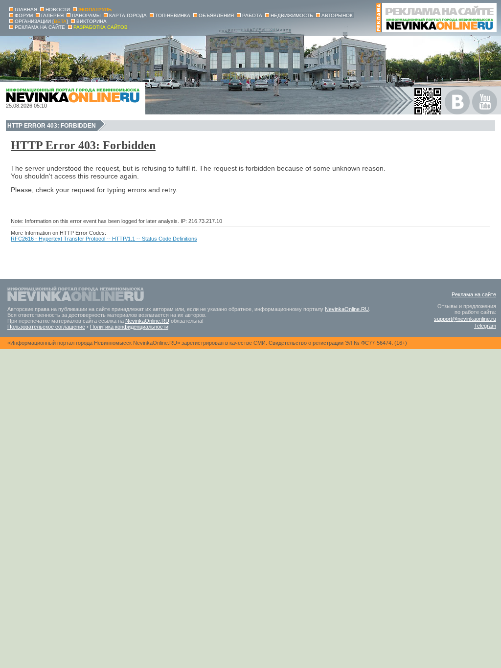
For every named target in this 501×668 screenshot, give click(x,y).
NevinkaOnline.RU (347, 309)
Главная (26, 9)
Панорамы (86, 15)
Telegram (485, 326)
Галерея (52, 15)
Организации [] (41, 21)
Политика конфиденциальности (129, 327)
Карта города (128, 15)
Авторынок (337, 15)
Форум (24, 15)
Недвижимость (292, 15)
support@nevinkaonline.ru (465, 319)
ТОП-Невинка (172, 15)
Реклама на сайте (474, 294)
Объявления (216, 15)
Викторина (91, 21)
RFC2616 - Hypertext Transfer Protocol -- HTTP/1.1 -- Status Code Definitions (104, 239)
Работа (252, 15)
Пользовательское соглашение (46, 327)
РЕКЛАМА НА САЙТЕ (40, 27)
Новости (58, 9)
